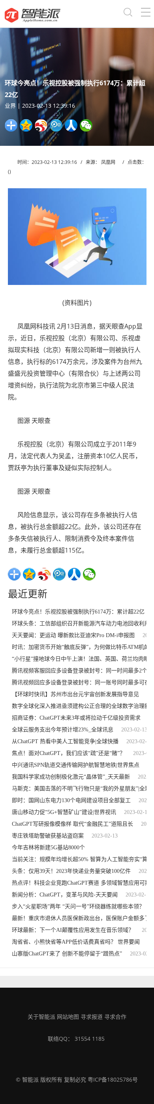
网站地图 (68, 1016)
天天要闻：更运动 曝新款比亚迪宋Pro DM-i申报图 (73, 635)
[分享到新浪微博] (41, 125)
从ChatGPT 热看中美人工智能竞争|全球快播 (65, 741)
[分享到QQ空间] (26, 125)
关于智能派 (41, 1016)
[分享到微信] (86, 125)
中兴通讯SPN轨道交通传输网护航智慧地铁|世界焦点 (75, 765)
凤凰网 (108, 162)
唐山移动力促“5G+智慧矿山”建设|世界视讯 (64, 812)
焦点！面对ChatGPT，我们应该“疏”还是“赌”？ (68, 753)
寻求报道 (92, 1016)
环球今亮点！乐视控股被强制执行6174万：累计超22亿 (78, 612)
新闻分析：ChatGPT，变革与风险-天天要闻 (65, 895)
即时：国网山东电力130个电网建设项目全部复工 (71, 800)
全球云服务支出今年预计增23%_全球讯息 (62, 730)
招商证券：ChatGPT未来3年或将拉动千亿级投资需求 (76, 718)
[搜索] (128, 14)
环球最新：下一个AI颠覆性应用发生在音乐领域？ (73, 930)
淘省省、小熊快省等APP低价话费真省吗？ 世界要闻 (76, 942)
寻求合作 (115, 1016)
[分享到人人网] (71, 125)
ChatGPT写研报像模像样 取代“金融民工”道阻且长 (72, 824)
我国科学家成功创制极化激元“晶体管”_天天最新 (71, 777)
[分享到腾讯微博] (56, 125)
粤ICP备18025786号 (113, 1079)
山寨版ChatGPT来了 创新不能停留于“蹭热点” (67, 954)
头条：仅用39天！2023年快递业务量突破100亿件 (71, 871)
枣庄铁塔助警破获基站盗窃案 (48, 836)
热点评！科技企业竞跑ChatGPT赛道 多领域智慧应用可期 (81, 883)
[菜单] (145, 14)
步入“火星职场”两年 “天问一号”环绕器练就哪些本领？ (78, 906)
